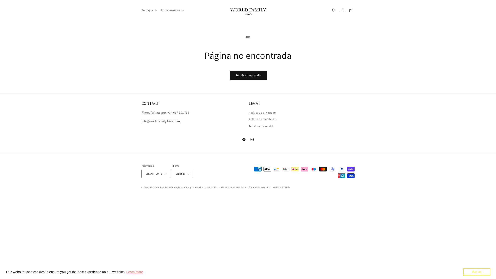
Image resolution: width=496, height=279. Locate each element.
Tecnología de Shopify (180, 187)
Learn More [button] (134, 272)
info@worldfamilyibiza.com (160, 121)
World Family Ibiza (159, 187)
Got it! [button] (476, 272)
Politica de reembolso (262, 119)
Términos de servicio (261, 126)
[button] (148, 10)
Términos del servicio (258, 187)
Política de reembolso (206, 187)
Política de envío (281, 187)
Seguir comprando (248, 75)
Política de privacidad (262, 112)
